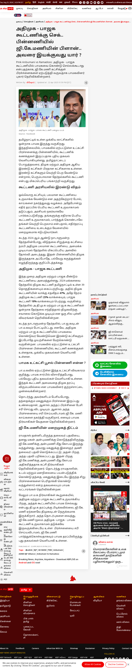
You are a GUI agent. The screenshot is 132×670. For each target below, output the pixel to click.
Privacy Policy (108, 649)
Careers (35, 649)
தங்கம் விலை (7, 567)
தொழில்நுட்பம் (77, 598)
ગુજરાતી (67, 2)
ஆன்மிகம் (98, 597)
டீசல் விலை (122, 622)
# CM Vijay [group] (124, 388)
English (41, 2)
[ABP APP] (100, 417)
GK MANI (42, 550)
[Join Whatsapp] (102, 2)
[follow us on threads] (87, 2)
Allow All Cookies (93, 664)
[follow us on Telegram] (98, 2)
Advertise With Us (54, 649)
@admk (29, 550)
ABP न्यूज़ (28, 658)
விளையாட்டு (53, 597)
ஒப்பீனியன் (9, 514)
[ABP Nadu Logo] (6, 8)
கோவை (4, 627)
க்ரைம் (3, 611)
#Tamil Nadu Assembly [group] (105, 388)
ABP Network (5, 658)
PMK (50, 550)
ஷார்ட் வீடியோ (7, 489)
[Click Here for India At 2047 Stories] (18, 15)
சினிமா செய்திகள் (29, 604)
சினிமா (59, 9)
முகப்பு (19, 9)
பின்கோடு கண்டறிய (8, 540)
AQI (5, 579)
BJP (35, 550)
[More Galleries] (127, 482)
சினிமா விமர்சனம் (29, 612)
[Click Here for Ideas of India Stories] (28, 15)
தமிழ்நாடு (5, 606)
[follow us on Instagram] (94, 2)
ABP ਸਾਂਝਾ (84, 658)
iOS (33, 563)
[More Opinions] (127, 536)
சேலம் (3, 632)
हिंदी (34, 2)
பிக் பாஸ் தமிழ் (28, 620)
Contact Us (127, 649)
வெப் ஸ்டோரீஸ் (7, 497)
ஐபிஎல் (51, 606)
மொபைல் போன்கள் (75, 604)
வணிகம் (86, 9)
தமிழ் (28, 2)
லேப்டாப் (75, 610)
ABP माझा (48, 658)
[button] (7, 462)
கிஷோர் (31, 83)
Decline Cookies (116, 664)
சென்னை (5, 621)
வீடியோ (97, 600)
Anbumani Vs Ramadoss (48, 554)
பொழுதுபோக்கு (30, 598)
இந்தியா (5, 600)
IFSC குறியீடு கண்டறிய (8, 531)
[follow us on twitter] (80, 2)
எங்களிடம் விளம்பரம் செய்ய (119, 2)
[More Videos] (127, 430)
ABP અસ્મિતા (60, 658)
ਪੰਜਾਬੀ (55, 2)
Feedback (20, 649)
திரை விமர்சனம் (8, 507)
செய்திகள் (32, 9)
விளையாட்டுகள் (8, 482)
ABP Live (18, 658)
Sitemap (74, 649)
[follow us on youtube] (91, 2)
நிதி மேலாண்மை (123, 629)
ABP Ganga (73, 658)
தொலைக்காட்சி (31, 636)
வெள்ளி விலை (8, 573)
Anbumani (58, 550)
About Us (4, 649)
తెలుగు (74, 2)
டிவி (72, 616)
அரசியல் (46, 9)
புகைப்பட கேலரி (28, 628)
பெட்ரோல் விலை (121, 615)
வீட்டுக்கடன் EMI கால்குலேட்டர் (8, 550)
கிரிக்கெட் (72, 9)
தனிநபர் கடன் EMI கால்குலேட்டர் (8, 559)
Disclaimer (90, 649)
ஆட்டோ (99, 9)
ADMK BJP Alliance (27, 554)
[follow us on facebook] (84, 2)
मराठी (48, 2)
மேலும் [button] (121, 9)
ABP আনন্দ (38, 658)
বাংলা (60, 2)
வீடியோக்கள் (8, 474)
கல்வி (110, 9)
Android (23, 563)
